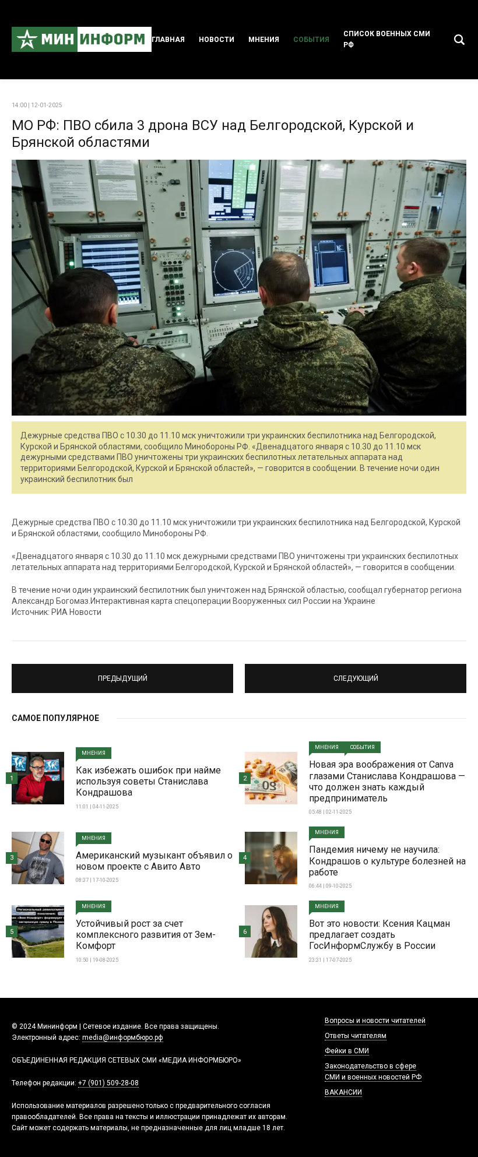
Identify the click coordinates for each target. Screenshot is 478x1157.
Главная (168, 40)
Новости (216, 40)
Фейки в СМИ (347, 1051)
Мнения (263, 40)
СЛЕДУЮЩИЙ (356, 673)
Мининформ (82, 39)
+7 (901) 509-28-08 (108, 1083)
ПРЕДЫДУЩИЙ (122, 673)
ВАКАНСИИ (343, 1092)
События (311, 40)
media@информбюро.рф (122, 1037)
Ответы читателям (355, 1036)
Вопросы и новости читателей (375, 1021)
